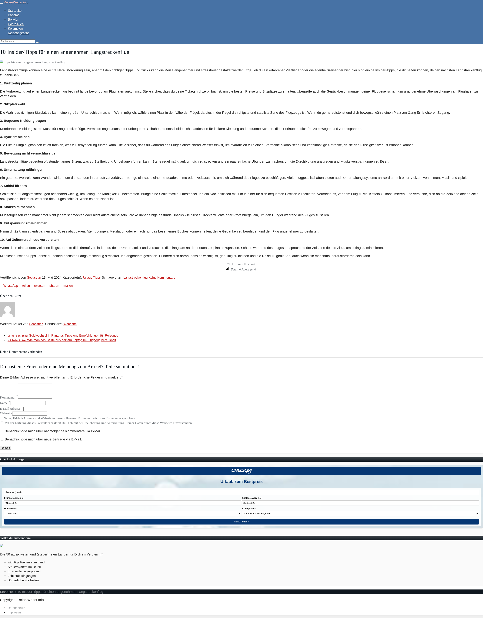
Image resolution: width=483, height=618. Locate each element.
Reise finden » (241, 521)
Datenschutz (16, 608)
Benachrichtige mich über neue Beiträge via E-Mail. (43, 439)
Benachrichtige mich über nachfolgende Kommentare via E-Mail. (53, 431)
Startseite (15, 10)
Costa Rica (16, 24)
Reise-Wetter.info (16, 2)
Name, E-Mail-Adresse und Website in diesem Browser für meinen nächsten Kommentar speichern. (70, 418)
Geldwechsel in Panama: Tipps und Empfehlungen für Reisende (63, 335)
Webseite (70, 324)
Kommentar (9, 397)
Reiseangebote (18, 33)
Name (5, 403)
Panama (13, 15)
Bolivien (13, 19)
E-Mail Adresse (11, 408)
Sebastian (34, 277)
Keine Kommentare (161, 277)
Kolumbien (15, 28)
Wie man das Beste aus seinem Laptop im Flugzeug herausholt (62, 340)
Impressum (15, 612)
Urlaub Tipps (92, 277)
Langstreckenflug (135, 277)
